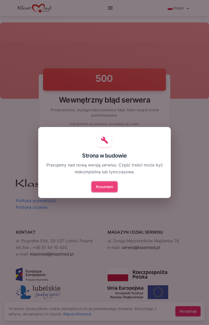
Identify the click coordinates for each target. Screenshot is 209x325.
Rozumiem (104, 187)
